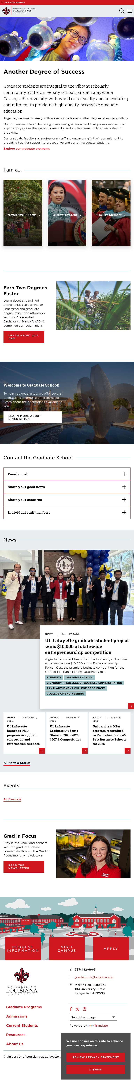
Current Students (22, 1025)
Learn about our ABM (23, 337)
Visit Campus (67, 948)
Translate (101, 1025)
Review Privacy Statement (95, 1057)
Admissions (16, 1016)
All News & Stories (16, 762)
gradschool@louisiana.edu (94, 977)
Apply (111, 948)
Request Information (23, 948)
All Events (10, 799)
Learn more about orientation (24, 417)
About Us (15, 1044)
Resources (15, 1035)
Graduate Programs (24, 1007)
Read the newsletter (18, 867)
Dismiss (95, 1069)
